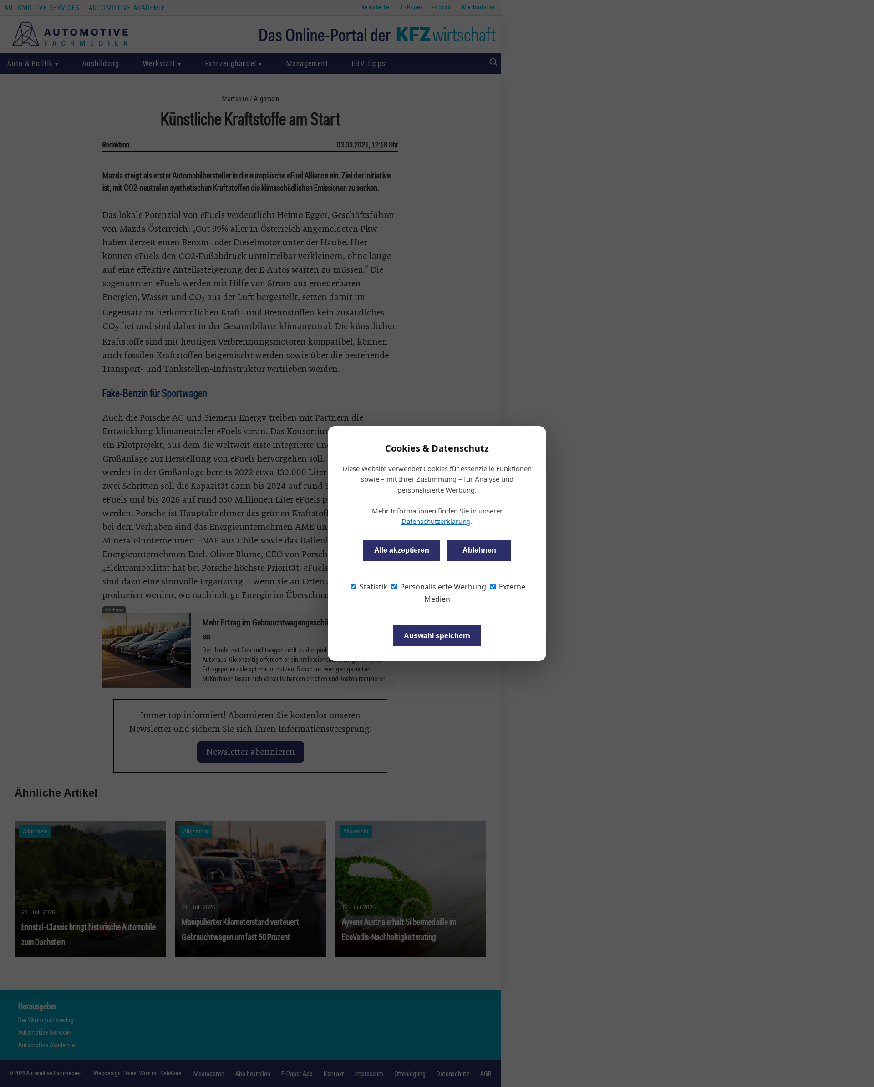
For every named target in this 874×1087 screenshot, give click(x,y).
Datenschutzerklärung (436, 521)
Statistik (372, 587)
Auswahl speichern (437, 636)
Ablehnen (479, 550)
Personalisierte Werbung (442, 587)
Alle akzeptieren (401, 550)
